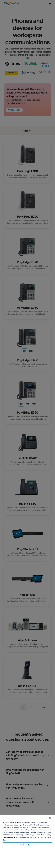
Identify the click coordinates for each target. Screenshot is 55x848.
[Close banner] (50, 818)
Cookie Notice (24, 837)
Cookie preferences (27, 845)
